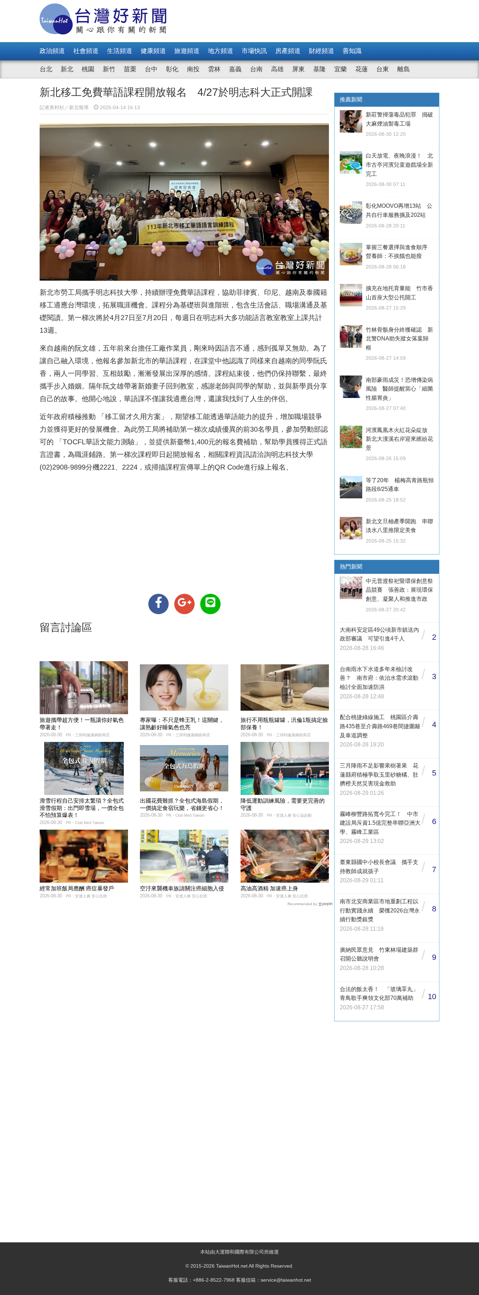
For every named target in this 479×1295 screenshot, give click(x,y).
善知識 (352, 50)
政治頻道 (52, 50)
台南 (256, 69)
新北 (67, 69)
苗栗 (130, 69)
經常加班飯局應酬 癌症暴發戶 (77, 888)
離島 (403, 69)
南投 (193, 69)
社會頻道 (86, 50)
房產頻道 (288, 50)
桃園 (88, 69)
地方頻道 (220, 50)
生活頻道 (119, 50)
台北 (46, 69)
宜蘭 (340, 69)
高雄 (277, 69)
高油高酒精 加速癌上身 (269, 888)
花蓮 (361, 69)
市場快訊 (254, 50)
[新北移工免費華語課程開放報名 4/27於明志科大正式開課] (158, 604)
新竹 (109, 69)
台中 (151, 69)
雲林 (214, 69)
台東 (382, 69)
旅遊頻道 (187, 50)
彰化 (172, 69)
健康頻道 (153, 50)
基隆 (319, 69)
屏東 (298, 69)
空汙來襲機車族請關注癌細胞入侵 (182, 888)
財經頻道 (321, 50)
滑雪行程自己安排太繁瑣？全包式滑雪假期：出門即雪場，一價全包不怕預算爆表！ (82, 808)
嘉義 (235, 69)
